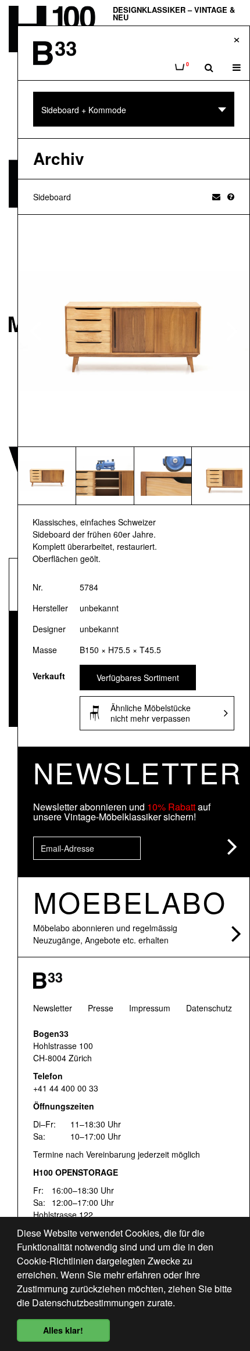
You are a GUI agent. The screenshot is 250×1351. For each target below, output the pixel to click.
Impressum (149, 1008)
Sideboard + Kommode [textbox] (83, 110)
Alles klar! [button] (63, 1330)
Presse (100, 1008)
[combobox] (133, 109)
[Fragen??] (230, 196)
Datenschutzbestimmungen (88, 1302)
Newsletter (52, 1008)
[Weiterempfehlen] (216, 196)
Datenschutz (209, 1008)
